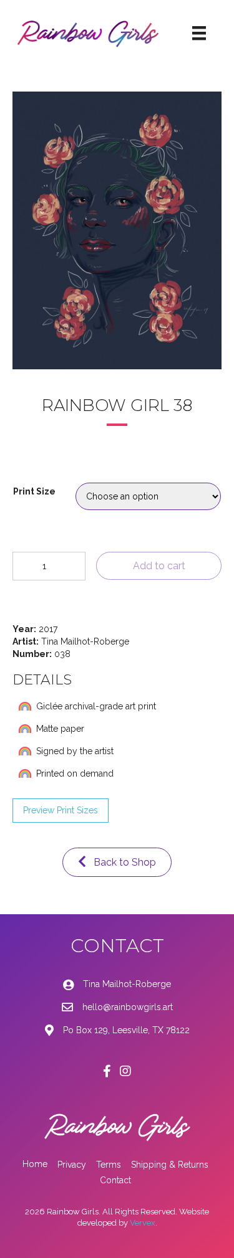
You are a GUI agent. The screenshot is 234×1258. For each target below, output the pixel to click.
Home (34, 1164)
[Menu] (199, 33)
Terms (108, 1165)
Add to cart (159, 566)
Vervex (142, 1222)
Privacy (71, 1165)
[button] (60, 810)
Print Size (34, 491)
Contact (115, 1180)
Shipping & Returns (169, 1165)
